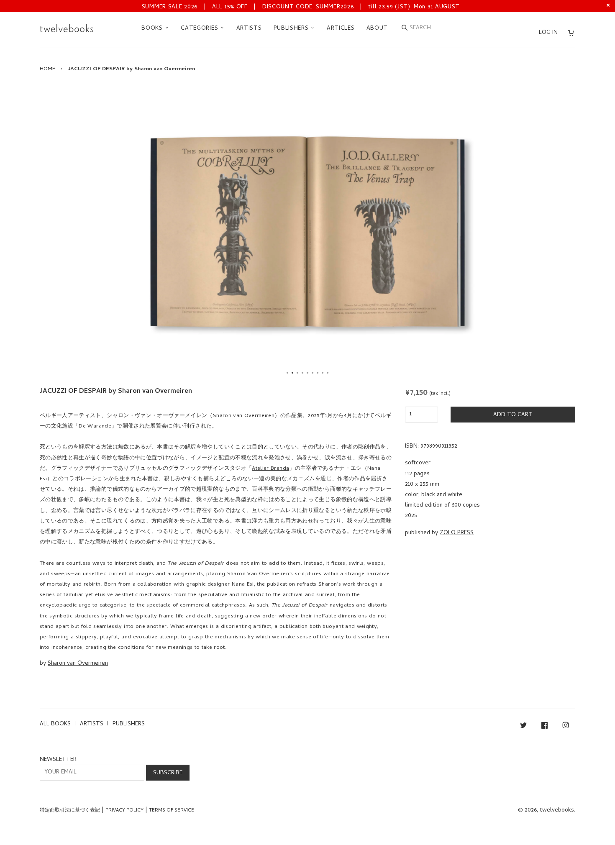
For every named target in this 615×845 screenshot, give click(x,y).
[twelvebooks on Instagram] (565, 727)
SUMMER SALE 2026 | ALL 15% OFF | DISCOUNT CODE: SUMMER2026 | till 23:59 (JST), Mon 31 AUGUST (301, 7)
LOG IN (548, 33)
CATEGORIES (200, 28)
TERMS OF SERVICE (171, 811)
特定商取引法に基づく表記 (70, 811)
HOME (47, 69)
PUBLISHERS (292, 28)
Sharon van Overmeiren (78, 663)
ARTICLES (341, 28)
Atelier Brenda (270, 468)
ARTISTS (249, 28)
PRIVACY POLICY (124, 811)
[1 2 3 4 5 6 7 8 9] (307, 231)
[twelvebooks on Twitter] (523, 727)
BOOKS (152, 28)
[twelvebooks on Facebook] (544, 727)
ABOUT (377, 28)
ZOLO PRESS (457, 533)
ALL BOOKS (55, 724)
